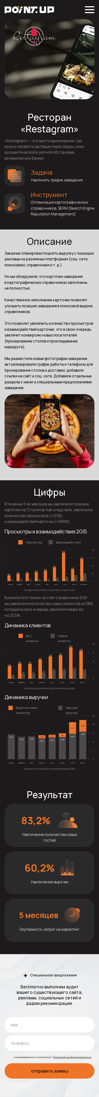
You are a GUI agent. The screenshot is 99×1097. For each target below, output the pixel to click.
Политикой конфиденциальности (72, 1057)
